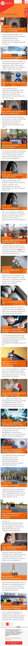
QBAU (19, 249)
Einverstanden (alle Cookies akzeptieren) (14, 643)
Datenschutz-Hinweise (16, 638)
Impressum (7, 638)
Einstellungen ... (8, 639)
